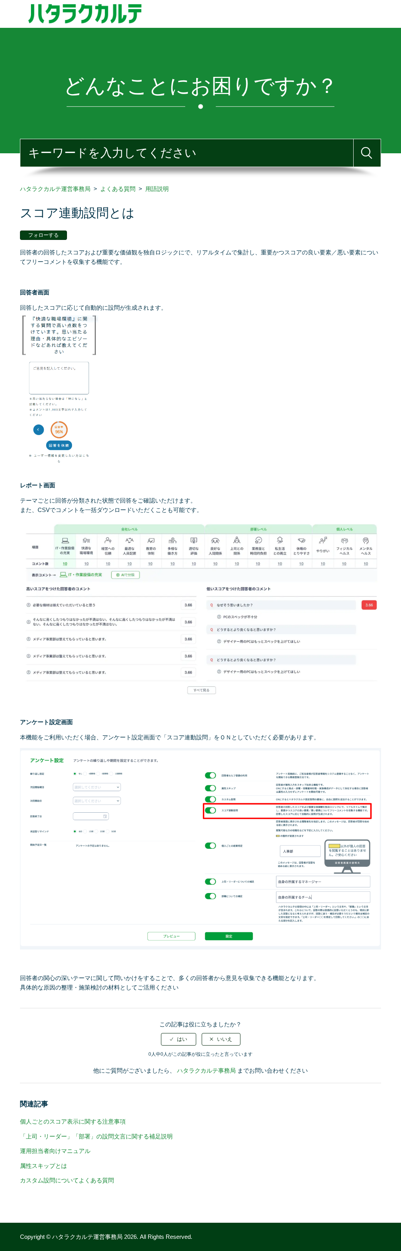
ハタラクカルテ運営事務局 (55, 188)
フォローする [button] (43, 235)
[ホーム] (180, 13)
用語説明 (157, 188)
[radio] (178, 1039)
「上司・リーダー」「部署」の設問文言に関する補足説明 (96, 1136)
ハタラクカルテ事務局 (207, 1070)
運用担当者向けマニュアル (55, 1151)
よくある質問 (117, 188)
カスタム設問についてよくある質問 (67, 1180)
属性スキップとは (43, 1165)
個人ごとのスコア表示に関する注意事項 (73, 1121)
